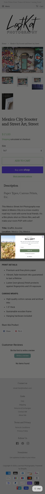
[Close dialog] (43, 237)
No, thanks (29, 256)
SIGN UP (30, 250)
